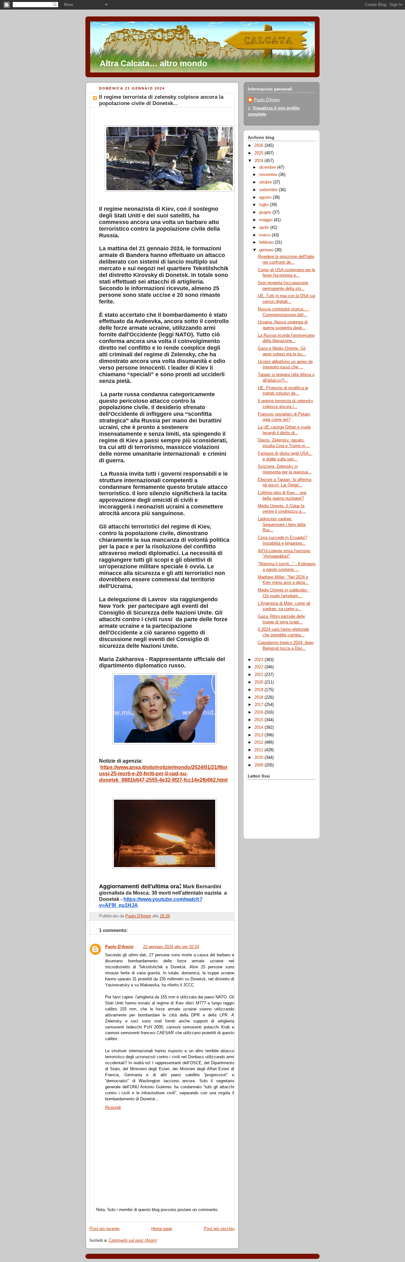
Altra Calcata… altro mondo (153, 63)
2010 (259, 757)
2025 (259, 153)
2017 (259, 705)
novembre (268, 174)
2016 (259, 712)
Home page (161, 1229)
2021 (259, 674)
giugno (265, 212)
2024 (259, 161)
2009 (259, 765)
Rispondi (113, 1107)
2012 (259, 742)
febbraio (267, 242)
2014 (259, 727)
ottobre (266, 182)
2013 (259, 735)
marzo (265, 235)
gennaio (267, 250)
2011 (259, 750)
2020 (259, 682)
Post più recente (105, 1229)
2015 (259, 720)
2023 (259, 660)
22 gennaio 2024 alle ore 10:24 (171, 947)
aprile (264, 227)
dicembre (268, 167)
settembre (269, 190)
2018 (259, 697)
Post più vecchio (219, 1229)
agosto (266, 197)
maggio (266, 220)
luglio (264, 205)
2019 (259, 690)
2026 (259, 145)
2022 (259, 667)
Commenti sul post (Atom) (133, 1240)
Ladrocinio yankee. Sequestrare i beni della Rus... (282, 524)
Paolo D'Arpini (119, 947)
